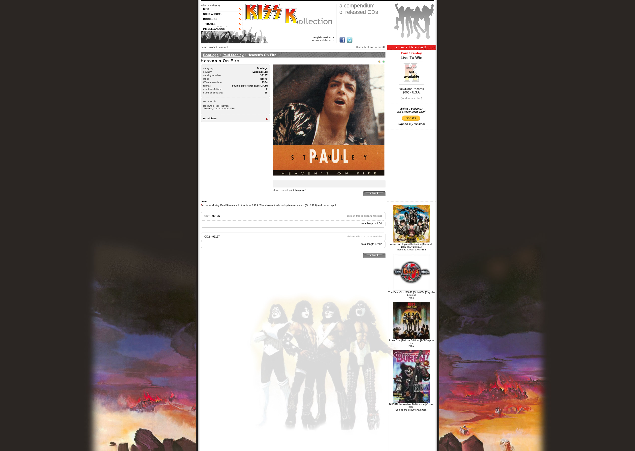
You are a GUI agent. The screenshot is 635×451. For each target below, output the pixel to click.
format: (207, 85)
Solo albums (212, 14)
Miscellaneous (214, 29)
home (204, 47)
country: (207, 71)
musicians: (210, 118)
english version (322, 37)
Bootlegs (210, 19)
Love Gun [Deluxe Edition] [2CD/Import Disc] (411, 341)
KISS (206, 9)
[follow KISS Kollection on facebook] (342, 40)
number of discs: (212, 89)
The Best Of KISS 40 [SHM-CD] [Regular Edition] (411, 293)
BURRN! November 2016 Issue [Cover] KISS (411, 405)
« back (374, 193)
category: (208, 68)
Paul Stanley (233, 55)
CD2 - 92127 (212, 236)
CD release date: (212, 82)
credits (323, 447)
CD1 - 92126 (212, 215)
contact (223, 47)
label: (206, 78)
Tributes (209, 24)
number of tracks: (213, 92)
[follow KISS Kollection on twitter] (349, 40)
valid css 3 (356, 447)
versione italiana (321, 40)
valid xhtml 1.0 (338, 447)
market (213, 47)
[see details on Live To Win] (411, 84)
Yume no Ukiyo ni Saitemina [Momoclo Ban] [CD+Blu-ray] (411, 245)
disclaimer (288, 447)
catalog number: (212, 75)
